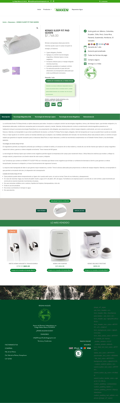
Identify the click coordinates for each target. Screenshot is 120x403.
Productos (46, 9)
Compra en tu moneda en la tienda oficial (59, 80)
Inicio (39, 9)
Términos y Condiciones (45, 341)
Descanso (11, 22)
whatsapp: (59, 101)
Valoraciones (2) (88, 117)
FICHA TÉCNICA (41, 211)
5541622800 (45, 334)
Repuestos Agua (77, 9)
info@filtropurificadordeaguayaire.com (44, 338)
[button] (37, 28)
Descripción (6, 117)
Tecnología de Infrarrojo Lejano (45, 117)
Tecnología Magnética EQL (22, 117)
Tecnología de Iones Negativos (69, 117)
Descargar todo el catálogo (60, 201)
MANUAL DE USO (79, 211)
